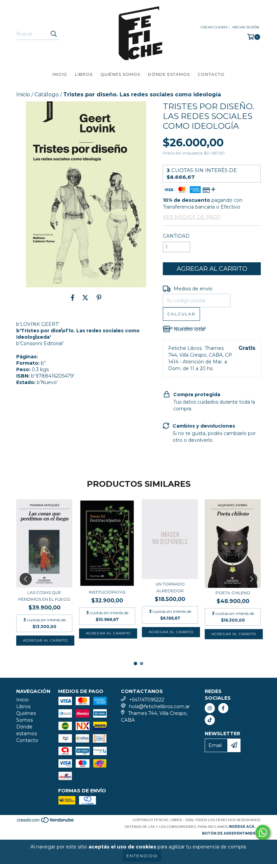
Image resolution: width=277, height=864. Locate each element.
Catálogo (46, 94)
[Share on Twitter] (85, 297)
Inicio (59, 74)
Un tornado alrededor (170, 587)
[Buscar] (53, 34)
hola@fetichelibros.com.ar (159, 706)
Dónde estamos (169, 74)
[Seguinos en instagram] (210, 708)
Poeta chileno (233, 592)
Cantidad (176, 236)
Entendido (142, 855)
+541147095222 (146, 700)
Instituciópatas (107, 592)
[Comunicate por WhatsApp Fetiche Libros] (262, 832)
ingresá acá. (242, 826)
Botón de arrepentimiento (231, 833)
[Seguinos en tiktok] (210, 720)
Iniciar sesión (245, 27)
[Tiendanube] (45, 822)
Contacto (211, 74)
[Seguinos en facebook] (223, 708)
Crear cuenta (214, 27)
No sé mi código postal (184, 327)
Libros (84, 74)
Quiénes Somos (120, 74)
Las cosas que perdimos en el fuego (44, 596)
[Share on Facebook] (72, 297)
